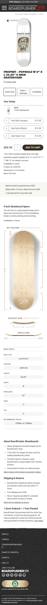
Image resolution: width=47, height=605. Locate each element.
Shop (21, 14)
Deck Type (8, 355)
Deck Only (9, 92)
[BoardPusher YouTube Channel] (24, 575)
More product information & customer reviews (22, 472)
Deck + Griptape (23, 92)
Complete (36, 92)
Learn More (38, 521)
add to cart (33, 147)
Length (7, 373)
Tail (5, 410)
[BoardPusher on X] (11, 575)
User (5, 539)
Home (17, 14)
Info (5, 534)
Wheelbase (8, 392)
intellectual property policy (10, 602)
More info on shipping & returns (16, 502)
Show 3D (14, 20)
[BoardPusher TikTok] (16, 575)
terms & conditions (32, 600)
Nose (6, 401)
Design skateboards (12, 544)
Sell (5, 563)
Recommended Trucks (13, 420)
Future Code (11, 82)
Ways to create (10, 552)
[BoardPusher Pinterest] (20, 575)
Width (6, 383)
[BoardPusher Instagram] (3, 575)
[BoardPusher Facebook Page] (7, 575)
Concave (7, 364)
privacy (40, 600)
